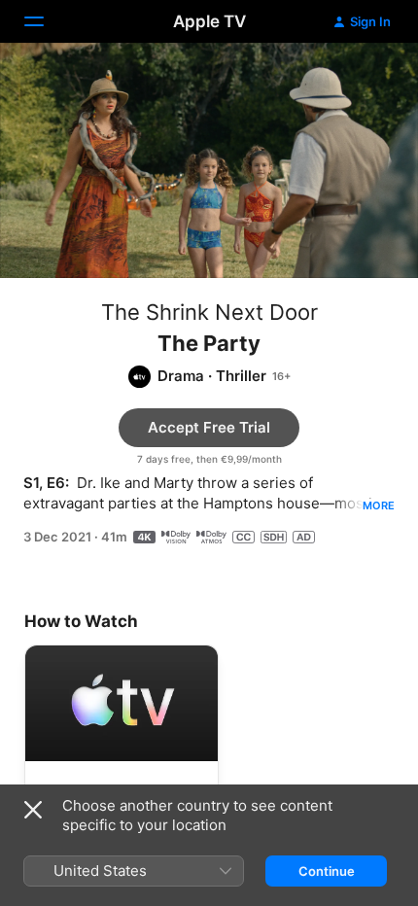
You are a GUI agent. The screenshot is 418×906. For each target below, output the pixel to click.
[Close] (33, 810)
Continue (326, 871)
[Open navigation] (45, 21)
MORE (379, 505)
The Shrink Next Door (209, 312)
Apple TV (209, 21)
